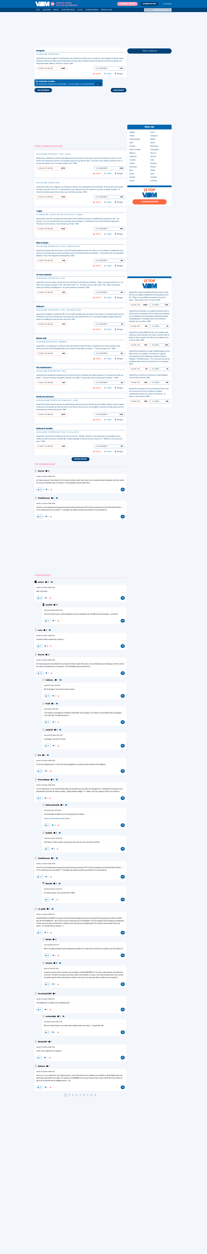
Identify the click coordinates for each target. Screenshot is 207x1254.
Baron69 (49, 884)
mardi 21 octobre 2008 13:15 (45, 999)
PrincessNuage (44, 780)
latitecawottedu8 (53, 805)
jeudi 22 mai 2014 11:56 (51, 968)
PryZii (48, 704)
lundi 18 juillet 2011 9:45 (51, 945)
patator (41, 582)
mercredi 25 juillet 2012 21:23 (53, 735)
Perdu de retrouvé (45, 397)
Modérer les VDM (149, 4)
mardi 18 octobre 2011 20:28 (53, 838)
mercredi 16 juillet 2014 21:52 (53, 610)
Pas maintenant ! (44, 368)
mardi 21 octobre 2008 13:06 (45, 760)
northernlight (51, 1016)
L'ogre (39, 211)
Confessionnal (91, 10)
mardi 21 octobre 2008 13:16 (45, 1047)
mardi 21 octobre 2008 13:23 (45, 1071)
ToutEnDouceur (44, 498)
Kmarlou (49, 963)
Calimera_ (50, 680)
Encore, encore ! (80, 459)
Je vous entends (44, 275)
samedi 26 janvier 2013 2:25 (53, 889)
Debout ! (40, 307)
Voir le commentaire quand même (57, 819)
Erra (39, 755)
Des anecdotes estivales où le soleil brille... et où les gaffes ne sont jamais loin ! (68, 83)
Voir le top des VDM (149, 202)
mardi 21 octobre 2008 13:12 (45, 914)
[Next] (95, 1095)
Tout (38, 10)
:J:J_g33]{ (42, 909)
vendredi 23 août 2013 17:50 (53, 1022)
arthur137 (49, 730)
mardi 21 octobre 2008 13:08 (45, 503)
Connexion (167, 4)
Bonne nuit (41, 338)
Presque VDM (106, 10)
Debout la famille (44, 429)
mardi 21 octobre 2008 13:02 (45, 476)
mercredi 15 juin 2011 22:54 (52, 810)
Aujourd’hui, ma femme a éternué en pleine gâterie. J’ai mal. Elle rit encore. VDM (148, 376)
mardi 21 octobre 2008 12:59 (45, 587)
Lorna (40, 630)
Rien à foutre (42, 243)
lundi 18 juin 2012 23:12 (51, 709)
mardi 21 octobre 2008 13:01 (45, 635)
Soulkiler (49, 833)
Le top (80, 10)
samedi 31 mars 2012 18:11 (52, 685)
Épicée (56, 10)
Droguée (40, 51)
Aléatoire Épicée (68, 10)
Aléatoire (47, 10)
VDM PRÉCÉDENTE (43, 90)
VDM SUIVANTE (118, 90)
